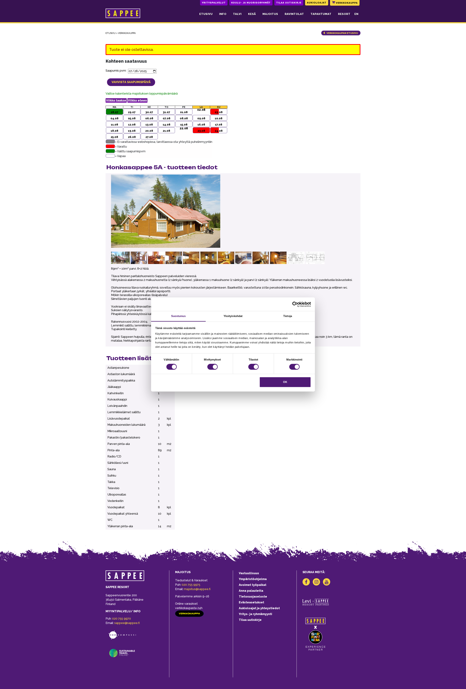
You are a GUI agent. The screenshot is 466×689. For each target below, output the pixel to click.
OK (285, 381)
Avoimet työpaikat (252, 585)
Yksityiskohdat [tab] (233, 316)
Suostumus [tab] (178, 316)
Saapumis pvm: (117, 70)
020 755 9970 (121, 618)
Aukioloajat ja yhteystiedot (259, 608)
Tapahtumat (321, 14)
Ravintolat (294, 14)
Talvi (237, 14)
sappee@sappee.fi (127, 623)
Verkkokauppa (346, 2)
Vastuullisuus (249, 573)
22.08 (184, 128)
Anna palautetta (251, 590)
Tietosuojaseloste (253, 596)
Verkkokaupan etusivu (342, 33)
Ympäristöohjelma (253, 579)
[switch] (212, 367)
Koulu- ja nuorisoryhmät (251, 2)
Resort (344, 14)
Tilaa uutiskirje (288, 2)
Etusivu (206, 14)
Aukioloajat (316, 2)
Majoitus (270, 14)
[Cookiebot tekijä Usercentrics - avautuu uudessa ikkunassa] (295, 304)
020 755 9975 (191, 584)
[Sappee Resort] (123, 14)
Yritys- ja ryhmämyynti (255, 614)
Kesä (252, 14)
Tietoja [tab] (287, 316)
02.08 (201, 110)
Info (222, 14)
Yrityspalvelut (214, 2)
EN (356, 14)
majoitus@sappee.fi (197, 589)
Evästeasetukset (251, 602)
